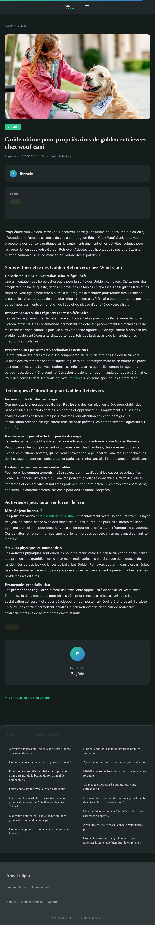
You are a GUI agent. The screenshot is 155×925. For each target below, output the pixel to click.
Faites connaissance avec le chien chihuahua (37, 788)
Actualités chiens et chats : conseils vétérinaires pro (113, 827)
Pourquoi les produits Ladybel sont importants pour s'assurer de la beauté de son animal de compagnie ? (38, 775)
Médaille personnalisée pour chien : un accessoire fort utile (114, 773)
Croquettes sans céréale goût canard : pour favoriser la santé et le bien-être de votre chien (112, 840)
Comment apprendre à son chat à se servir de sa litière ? (39, 831)
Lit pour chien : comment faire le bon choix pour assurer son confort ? (114, 813)
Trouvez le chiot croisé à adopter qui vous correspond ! (109, 786)
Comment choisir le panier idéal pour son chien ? (40, 762)
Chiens (22, 25)
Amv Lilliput (18, 875)
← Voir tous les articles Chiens (27, 698)
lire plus (74, 378)
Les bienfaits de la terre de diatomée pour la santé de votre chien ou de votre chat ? (114, 800)
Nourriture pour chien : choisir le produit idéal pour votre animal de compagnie (38, 818)
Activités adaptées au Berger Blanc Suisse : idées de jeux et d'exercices (40, 751)
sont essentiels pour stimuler (58, 516)
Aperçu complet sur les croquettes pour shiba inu (114, 762)
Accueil (9, 25)
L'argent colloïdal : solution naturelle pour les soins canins (111, 751)
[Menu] (87, 7)
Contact (53, 901)
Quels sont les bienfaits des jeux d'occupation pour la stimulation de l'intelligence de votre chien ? (37, 802)
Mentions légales (32, 901)
